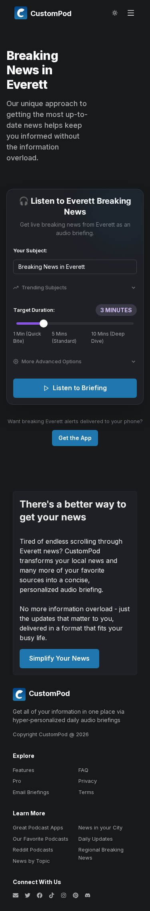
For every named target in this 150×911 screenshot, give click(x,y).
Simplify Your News (59, 658)
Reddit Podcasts (33, 849)
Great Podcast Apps (38, 827)
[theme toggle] (114, 12)
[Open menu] (130, 12)
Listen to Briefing (80, 388)
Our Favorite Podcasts (40, 838)
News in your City (100, 827)
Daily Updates (95, 838)
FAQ (83, 770)
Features (23, 770)
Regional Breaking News (101, 853)
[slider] (44, 323)
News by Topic (31, 861)
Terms (86, 792)
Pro (17, 781)
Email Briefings (31, 792)
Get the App (75, 437)
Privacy (87, 781)
